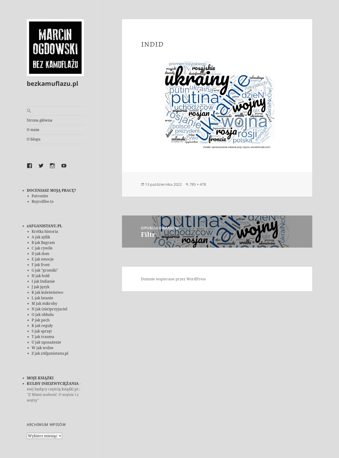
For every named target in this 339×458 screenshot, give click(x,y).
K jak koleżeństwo (47, 292)
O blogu (33, 139)
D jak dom (40, 253)
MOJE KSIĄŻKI (40, 377)
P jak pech (41, 320)
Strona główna (39, 120)
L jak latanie (42, 297)
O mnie (33, 129)
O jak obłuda (43, 314)
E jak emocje (43, 259)
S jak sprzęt (42, 331)
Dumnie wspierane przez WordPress (173, 278)
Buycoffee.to (43, 201)
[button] (55, 111)
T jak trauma (43, 336)
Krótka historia (45, 231)
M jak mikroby (44, 303)
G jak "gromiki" (45, 270)
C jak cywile (42, 248)
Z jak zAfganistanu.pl (50, 353)
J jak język (40, 286)
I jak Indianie (43, 281)
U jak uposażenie (46, 342)
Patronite (40, 195)
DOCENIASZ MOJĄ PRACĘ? (51, 190)
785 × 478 (198, 184)
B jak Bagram (43, 242)
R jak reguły (42, 325)
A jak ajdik (41, 236)
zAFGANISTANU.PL (44, 225)
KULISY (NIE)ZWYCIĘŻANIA (53, 383)
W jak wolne (43, 347)
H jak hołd (41, 275)
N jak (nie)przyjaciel (49, 308)
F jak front (41, 264)
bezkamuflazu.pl (52, 83)
